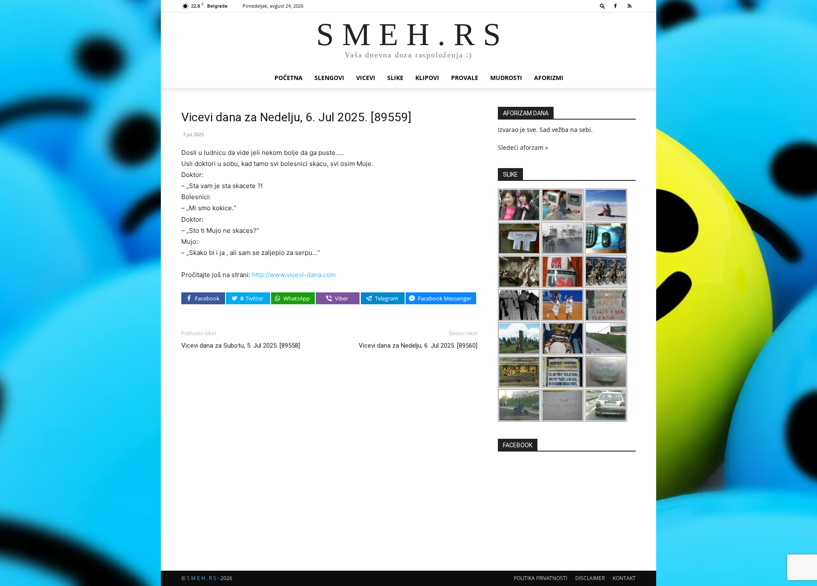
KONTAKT (624, 578)
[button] (602, 6)
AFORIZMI (548, 78)
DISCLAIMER (590, 578)
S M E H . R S (201, 578)
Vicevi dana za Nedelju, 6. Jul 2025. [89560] (418, 345)
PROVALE (464, 78)
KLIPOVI (427, 78)
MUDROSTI (506, 78)
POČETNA (288, 78)
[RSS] (629, 6)
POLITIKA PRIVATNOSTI (540, 578)
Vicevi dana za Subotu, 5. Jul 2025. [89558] (240, 345)
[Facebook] (615, 6)
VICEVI (365, 78)
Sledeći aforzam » (523, 147)
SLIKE (395, 78)
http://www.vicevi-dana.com (294, 275)
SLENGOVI (329, 78)
